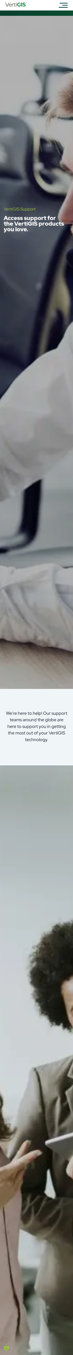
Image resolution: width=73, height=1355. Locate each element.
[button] (6, 1348)
